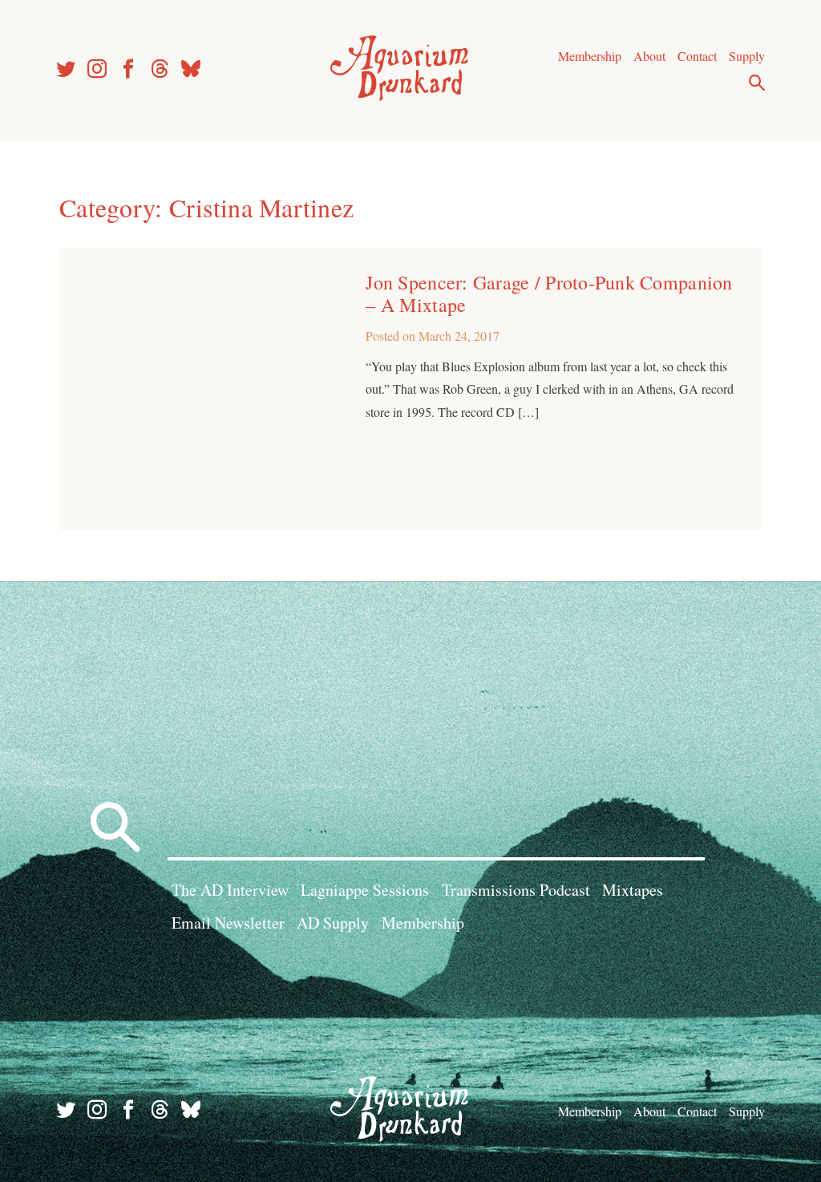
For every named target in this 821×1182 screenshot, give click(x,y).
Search (757, 83)
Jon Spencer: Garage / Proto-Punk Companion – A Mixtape (549, 293)
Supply (747, 55)
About (649, 55)
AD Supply (333, 922)
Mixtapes (632, 890)
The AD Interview (230, 890)
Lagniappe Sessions (365, 890)
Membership (589, 55)
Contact (697, 55)
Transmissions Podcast (516, 890)
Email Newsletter (228, 922)
